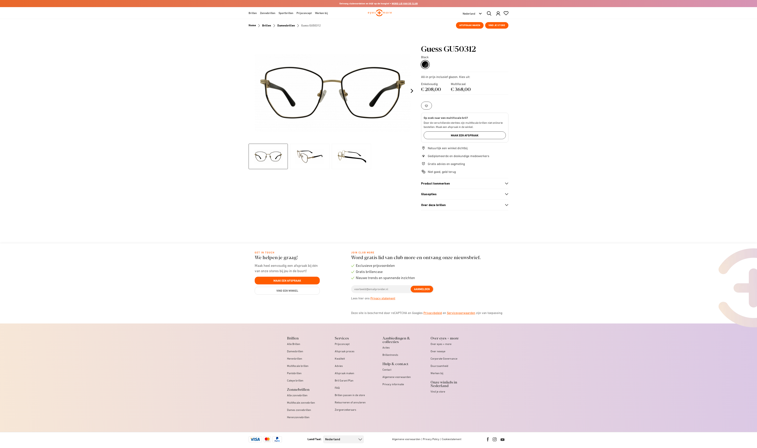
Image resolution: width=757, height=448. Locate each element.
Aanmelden (458, 246)
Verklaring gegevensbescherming (406, 256)
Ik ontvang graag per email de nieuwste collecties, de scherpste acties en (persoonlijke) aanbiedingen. (423, 235)
